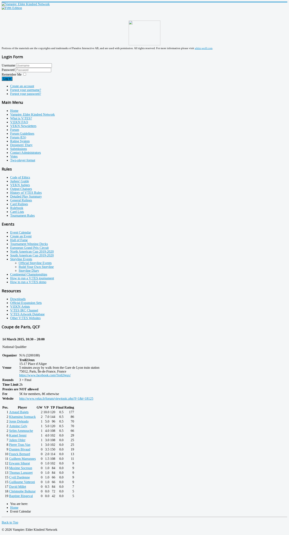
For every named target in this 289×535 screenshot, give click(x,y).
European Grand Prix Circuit (29, 247)
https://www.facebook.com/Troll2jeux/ (45, 375)
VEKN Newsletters (23, 126)
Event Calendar (20, 232)
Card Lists (17, 211)
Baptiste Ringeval (21, 496)
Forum (14, 130)
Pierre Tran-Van (19, 444)
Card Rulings (19, 204)
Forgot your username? (25, 90)
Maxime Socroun (20, 468)
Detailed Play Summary (26, 196)
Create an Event (21, 236)
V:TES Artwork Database (27, 314)
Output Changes (21, 189)
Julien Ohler (17, 440)
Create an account (22, 86)
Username (8, 65)
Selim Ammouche (21, 430)
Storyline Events (21, 259)
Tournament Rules (22, 215)
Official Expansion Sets (26, 303)
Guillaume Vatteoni (22, 482)
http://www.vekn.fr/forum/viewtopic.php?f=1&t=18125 (56, 398)
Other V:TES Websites (25, 318)
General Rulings (21, 200)
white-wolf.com (203, 48)
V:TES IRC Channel (24, 310)
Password (8, 70)
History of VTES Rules (26, 192)
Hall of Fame (19, 240)
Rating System (20, 141)
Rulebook (16, 208)
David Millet (17, 486)
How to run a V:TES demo (28, 282)
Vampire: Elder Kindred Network (32, 114)
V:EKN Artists (20, 306)
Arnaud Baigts (19, 412)
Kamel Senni (17, 435)
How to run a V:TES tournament (32, 278)
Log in (7, 78)
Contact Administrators (25, 152)
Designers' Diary (21, 145)
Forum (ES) (18, 137)
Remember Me (12, 74)
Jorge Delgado (19, 421)
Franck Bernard (19, 454)
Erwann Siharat (19, 463)
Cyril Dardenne (19, 477)
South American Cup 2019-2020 (32, 255)
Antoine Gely (18, 426)
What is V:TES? (21, 118)
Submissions (18, 149)
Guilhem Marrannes (22, 458)
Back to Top (10, 522)
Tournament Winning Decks (29, 244)
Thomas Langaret (21, 472)
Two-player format (22, 160)
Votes (14, 156)
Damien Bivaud (19, 449)
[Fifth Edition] (12, 8)
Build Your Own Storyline (36, 267)
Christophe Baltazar (22, 491)
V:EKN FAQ (19, 122)
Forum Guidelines (22, 133)
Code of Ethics (20, 177)
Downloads (18, 299)
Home (14, 110)
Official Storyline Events (35, 263)
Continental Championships (28, 274)
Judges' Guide (19, 181)
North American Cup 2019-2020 (32, 251)
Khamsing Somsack (22, 417)
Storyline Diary (29, 270)
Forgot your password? (25, 94)
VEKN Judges (20, 185)
